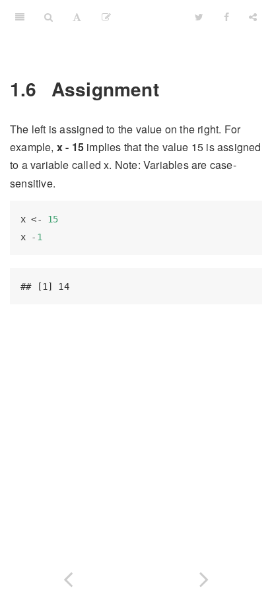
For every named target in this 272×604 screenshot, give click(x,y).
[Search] (48, 16)
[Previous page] (68, 576)
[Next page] (204, 576)
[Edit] (106, 16)
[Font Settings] (77, 16)
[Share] (253, 16)
